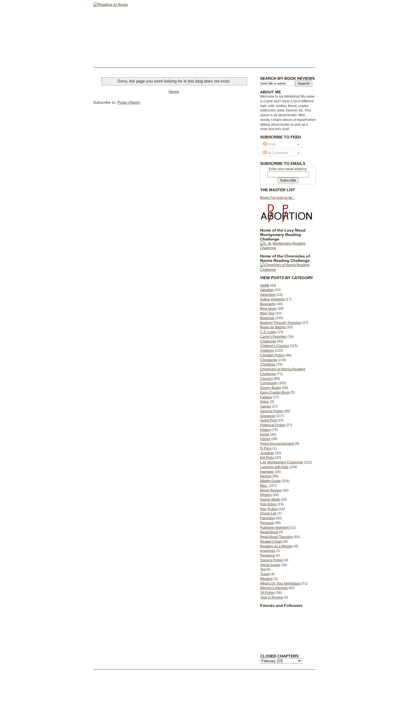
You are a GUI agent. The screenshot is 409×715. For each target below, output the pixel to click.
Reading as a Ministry (276, 546)
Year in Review (271, 597)
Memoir (266, 476)
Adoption (267, 290)
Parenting (267, 518)
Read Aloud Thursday (276, 537)
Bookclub (267, 318)
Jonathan (267, 453)
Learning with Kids (274, 467)
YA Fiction (267, 593)
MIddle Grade (270, 481)
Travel (265, 574)
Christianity (268, 360)
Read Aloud (269, 532)
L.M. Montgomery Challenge (281, 462)
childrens (267, 350)
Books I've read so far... (277, 198)
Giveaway (267, 416)
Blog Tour (267, 313)
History (265, 430)
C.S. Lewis (268, 332)
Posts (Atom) (128, 102)
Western (266, 579)
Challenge (268, 341)
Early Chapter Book (275, 392)
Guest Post (268, 420)
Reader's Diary (271, 541)
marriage (267, 472)
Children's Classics (274, 346)
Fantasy (266, 397)
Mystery (266, 495)
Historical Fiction (272, 425)
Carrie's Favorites (273, 337)
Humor (265, 439)
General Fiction (271, 411)
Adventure (268, 295)
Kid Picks (267, 458)
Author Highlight (272, 299)
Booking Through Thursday (280, 323)
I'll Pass (266, 448)
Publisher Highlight (274, 528)
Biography (268, 304)
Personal (267, 523)
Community (268, 383)
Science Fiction (271, 560)
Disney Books (270, 388)
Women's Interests (274, 588)
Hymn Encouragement (277, 444)
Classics (266, 379)
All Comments (277, 153)
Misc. (264, 486)
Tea (263, 569)
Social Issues (270, 565)
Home (264, 434)
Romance (267, 555)
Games (265, 406)
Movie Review (271, 490)
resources (267, 551)
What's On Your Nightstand (280, 583)
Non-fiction (268, 504)
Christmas (267, 364)
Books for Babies (273, 327)
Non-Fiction (269, 509)
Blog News (268, 309)
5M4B (264, 285)
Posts (271, 144)
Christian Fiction (272, 355)
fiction (264, 402)
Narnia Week (270, 500)
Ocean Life (268, 513)
